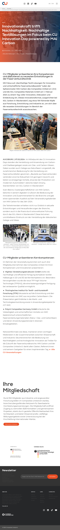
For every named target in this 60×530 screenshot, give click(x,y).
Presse (22, 54)
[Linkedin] (28, 4)
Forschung (42, 498)
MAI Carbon (18, 50)
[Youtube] (35, 4)
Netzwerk (42, 496)
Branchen (42, 502)
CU (13, 50)
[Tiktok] (32, 4)
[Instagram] (24, 4)
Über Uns (42, 494)
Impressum (33, 496)
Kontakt (33, 500)
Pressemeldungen (31, 54)
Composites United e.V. (12, 527)
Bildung (41, 500)
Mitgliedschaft (52, 498)
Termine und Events (53, 496)
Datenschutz (34, 498)
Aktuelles (51, 494)
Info (18, 54)
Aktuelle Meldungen (9, 54)
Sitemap (33, 494)
